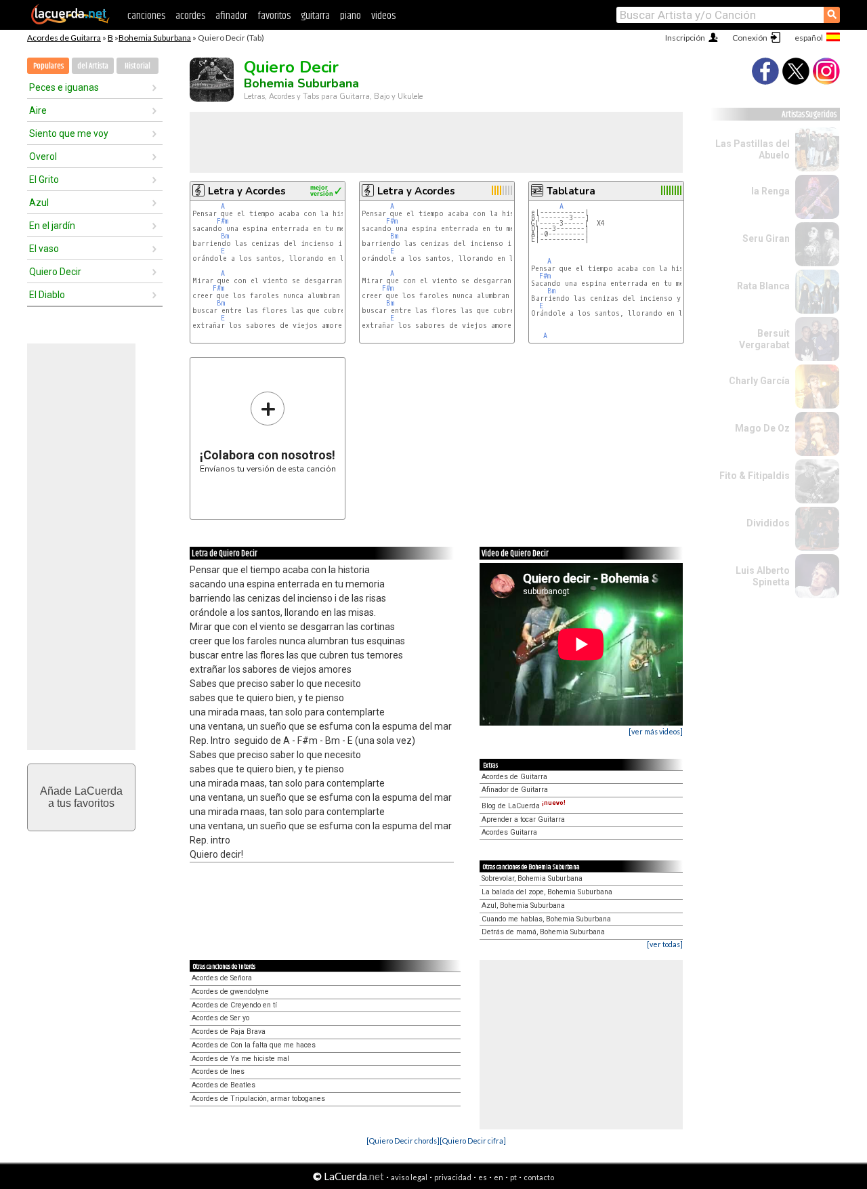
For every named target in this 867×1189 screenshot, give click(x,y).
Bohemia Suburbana (155, 38)
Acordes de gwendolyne (230, 991)
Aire (38, 110)
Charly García (759, 380)
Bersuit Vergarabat (764, 339)
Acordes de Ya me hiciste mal (240, 1058)
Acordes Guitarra (509, 832)
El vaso (44, 248)
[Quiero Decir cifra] (473, 1140)
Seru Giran (766, 238)
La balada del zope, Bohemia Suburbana (547, 892)
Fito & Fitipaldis (754, 475)
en (498, 1177)
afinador (231, 15)
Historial (137, 66)
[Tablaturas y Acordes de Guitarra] (70, 21)
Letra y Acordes (247, 191)
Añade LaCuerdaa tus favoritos (81, 797)
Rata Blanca (763, 285)
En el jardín (52, 225)
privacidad (452, 1177)
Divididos (768, 523)
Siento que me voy (68, 133)
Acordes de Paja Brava (229, 1031)
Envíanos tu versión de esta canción (268, 432)
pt (513, 1177)
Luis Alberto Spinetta (763, 576)
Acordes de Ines (218, 1071)
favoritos (274, 15)
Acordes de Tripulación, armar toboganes (258, 1098)
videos (383, 15)
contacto (539, 1177)
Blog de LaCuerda (524, 805)
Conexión (749, 38)
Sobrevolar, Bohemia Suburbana (532, 878)
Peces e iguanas (64, 87)
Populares (48, 66)
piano (350, 15)
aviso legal (409, 1177)
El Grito (44, 179)
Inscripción (685, 38)
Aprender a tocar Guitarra (523, 819)
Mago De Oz (762, 428)
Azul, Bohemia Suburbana (523, 905)
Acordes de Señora (222, 978)
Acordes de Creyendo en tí (234, 1005)
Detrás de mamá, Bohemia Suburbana (543, 931)
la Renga (770, 191)
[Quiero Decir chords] (403, 1140)
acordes (190, 15)
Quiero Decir (55, 271)
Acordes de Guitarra (64, 38)
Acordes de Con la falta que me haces (254, 1045)
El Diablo (47, 294)
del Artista (92, 66)
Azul (39, 202)
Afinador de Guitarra (515, 789)
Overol (43, 156)
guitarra (315, 15)
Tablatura (571, 191)
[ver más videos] (656, 731)
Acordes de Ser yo (220, 1018)
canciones (146, 15)
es (482, 1177)
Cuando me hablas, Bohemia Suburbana (546, 919)
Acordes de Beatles (223, 1085)
